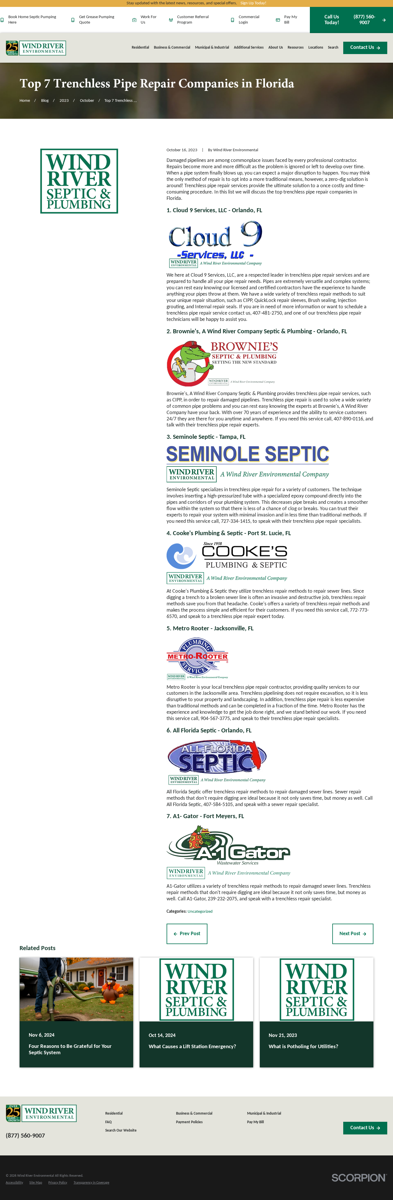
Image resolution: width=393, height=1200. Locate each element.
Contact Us (362, 47)
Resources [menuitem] (296, 47)
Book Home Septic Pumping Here (32, 19)
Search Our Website (121, 1130)
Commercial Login (249, 19)
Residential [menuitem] (140, 47)
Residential (114, 1113)
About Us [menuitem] (275, 47)
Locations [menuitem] (315, 47)
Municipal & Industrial (264, 1113)
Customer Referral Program (193, 19)
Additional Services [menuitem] (249, 47)
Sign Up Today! (253, 3)
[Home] (36, 48)
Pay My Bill (290, 19)
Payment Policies (189, 1122)
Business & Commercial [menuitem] (172, 47)
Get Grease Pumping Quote (96, 19)
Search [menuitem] (333, 47)
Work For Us (149, 19)
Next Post (349, 933)
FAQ (108, 1122)
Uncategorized (200, 912)
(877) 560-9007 (350, 20)
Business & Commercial (194, 1113)
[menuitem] (14, 1183)
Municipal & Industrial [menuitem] (212, 47)
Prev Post (190, 933)
